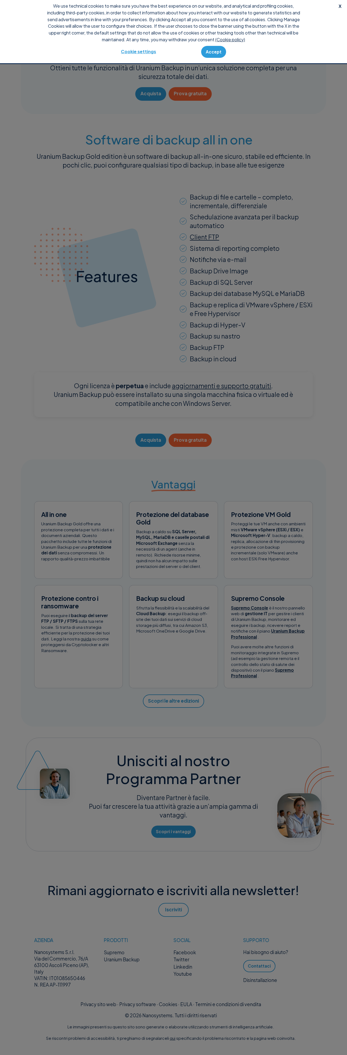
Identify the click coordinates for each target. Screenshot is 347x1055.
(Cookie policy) (230, 39)
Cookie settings (138, 51)
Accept (213, 51)
